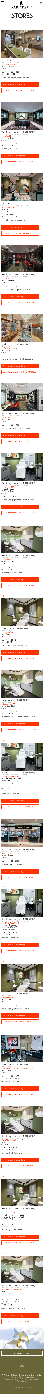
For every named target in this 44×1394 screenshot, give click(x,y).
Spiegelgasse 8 (7, 207)
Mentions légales (9, 1379)
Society (14, 1377)
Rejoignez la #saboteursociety (22, 1353)
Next (40, 44)
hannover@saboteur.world (11, 864)
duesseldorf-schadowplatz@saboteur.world (18, 717)
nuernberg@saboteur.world (11, 573)
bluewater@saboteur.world (11, 1230)
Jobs (32, 1377)
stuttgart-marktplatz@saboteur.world (15, 428)
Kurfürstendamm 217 (9, 348)
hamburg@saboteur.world (11, 149)
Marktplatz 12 (6, 418)
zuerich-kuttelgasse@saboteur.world (15, 645)
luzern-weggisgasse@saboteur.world (15, 1009)
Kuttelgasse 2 (6, 633)
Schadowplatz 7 (7, 704)
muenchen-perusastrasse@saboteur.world (17, 77)
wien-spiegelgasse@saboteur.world (14, 220)
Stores (20, 1377)
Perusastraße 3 (7, 65)
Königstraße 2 (6, 560)
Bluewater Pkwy (7, 1213)
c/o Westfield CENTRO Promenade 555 (16, 1069)
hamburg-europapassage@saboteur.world (17, 500)
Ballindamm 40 (7, 487)
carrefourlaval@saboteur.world (13, 1308)
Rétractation (22, 1381)
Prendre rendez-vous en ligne (14, 84)
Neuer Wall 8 (6, 136)
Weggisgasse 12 (7, 998)
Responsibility (24, 1375)
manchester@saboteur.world (12, 794)
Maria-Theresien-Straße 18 (11, 1140)
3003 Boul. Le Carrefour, (10, 1290)
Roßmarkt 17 (6, 279)
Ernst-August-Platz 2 (9, 854)
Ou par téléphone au (19, 90)
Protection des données (31, 1379)
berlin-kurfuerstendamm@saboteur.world (17, 359)
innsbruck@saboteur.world (11, 1153)
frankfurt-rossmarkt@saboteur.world (15, 290)
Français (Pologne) (11, 1375)
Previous (4, 44)
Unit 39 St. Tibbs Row (9, 923)
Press (26, 1377)
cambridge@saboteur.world (12, 938)
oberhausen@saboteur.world (12, 1081)
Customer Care (37, 1375)
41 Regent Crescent (8, 777)
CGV (19, 1379)
